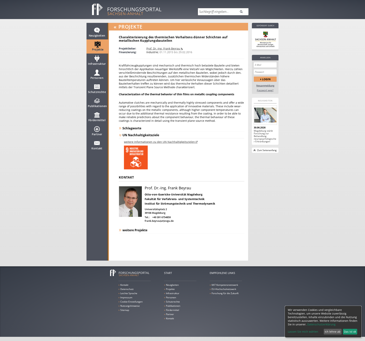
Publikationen (97, 106)
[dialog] (323, 321)
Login (266, 79)
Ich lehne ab (332, 331)
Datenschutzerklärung (321, 324)
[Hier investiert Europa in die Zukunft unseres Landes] (265, 38)
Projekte (98, 49)
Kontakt (96, 148)
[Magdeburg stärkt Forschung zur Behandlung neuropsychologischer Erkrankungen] (265, 115)
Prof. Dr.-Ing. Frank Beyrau (163, 48)
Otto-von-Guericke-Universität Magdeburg (173, 194)
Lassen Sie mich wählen (303, 331)
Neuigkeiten (97, 35)
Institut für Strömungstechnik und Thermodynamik (180, 203)
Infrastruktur (97, 64)
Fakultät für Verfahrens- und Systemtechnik (175, 199)
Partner (97, 134)
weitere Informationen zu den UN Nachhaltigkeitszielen (159, 142)
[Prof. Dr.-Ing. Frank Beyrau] (130, 216)
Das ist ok (350, 331)
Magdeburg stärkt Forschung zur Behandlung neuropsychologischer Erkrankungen (265, 136)
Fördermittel (97, 120)
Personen (96, 78)
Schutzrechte (97, 92)
